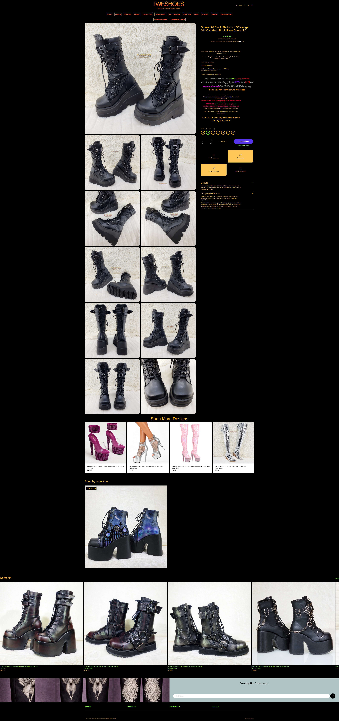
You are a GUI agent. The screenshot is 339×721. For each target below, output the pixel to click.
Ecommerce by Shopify (110, 718)
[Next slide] (123, 443)
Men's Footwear (226, 14)
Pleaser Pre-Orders (160, 20)
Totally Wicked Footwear (94, 718)
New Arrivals (147, 14)
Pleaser (136, 14)
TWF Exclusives (174, 14)
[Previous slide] (87, 443)
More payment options (243, 145)
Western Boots (160, 14)
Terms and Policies (249, 718)
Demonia (127, 14)
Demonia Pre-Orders (178, 20)
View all (337, 578)
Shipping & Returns (210, 193)
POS (102, 718)
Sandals (214, 14)
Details (204, 183)
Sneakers (205, 14)
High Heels (187, 14)
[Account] (248, 5)
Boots (196, 14)
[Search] (245, 5)
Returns (118, 14)
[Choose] (123, 460)
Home (109, 14)
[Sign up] (332, 696)
